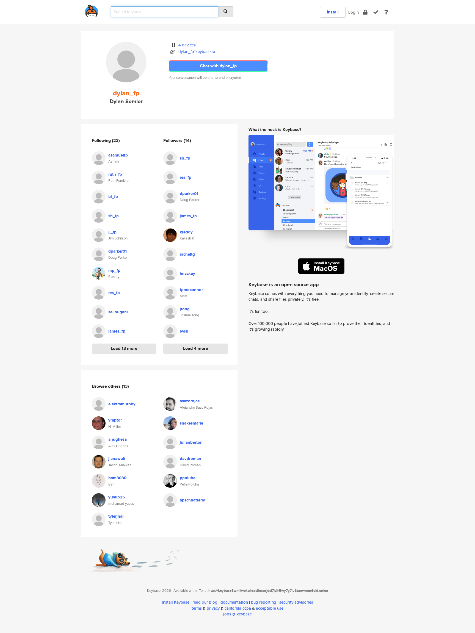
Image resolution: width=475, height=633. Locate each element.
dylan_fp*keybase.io (196, 51)
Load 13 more (124, 348)
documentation (234, 602)
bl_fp (113, 197)
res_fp (114, 293)
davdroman (190, 459)
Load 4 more (195, 348)
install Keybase (175, 602)
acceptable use (269, 608)
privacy (213, 608)
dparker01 (117, 251)
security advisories (296, 602)
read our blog (204, 602)
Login (353, 12)
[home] (91, 10)
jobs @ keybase (237, 614)
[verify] (375, 12)
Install (333, 12)
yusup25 (116, 497)
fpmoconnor (191, 290)
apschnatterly (192, 500)
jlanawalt (116, 459)
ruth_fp (115, 174)
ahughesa (117, 439)
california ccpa (238, 608)
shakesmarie (191, 423)
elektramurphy (122, 404)
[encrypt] (365, 12)
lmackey (187, 274)
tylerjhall (116, 516)
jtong (185, 309)
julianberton (191, 442)
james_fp (116, 331)
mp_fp (114, 270)
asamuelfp (118, 155)
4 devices (187, 45)
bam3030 (117, 478)
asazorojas (190, 401)
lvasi (184, 331)
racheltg (187, 254)
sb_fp (113, 216)
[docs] (386, 12)
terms (197, 608)
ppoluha (187, 478)
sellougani (118, 312)
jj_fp (112, 232)
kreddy (186, 232)
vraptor (115, 420)
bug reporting (263, 602)
